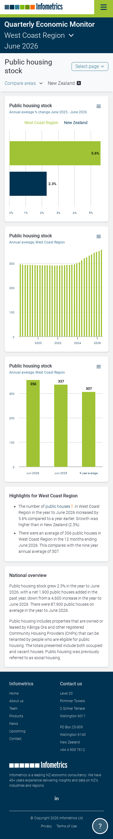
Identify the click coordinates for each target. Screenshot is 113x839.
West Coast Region (34, 35)
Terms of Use (67, 826)
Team (13, 709)
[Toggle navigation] (103, 7)
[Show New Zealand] (76, 122)
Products (16, 716)
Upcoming (17, 731)
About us (16, 701)
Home (14, 693)
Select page (87, 66)
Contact (15, 739)
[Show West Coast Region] (41, 122)
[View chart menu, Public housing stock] (99, 107)
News (13, 724)
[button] (65, 83)
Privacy (46, 826)
